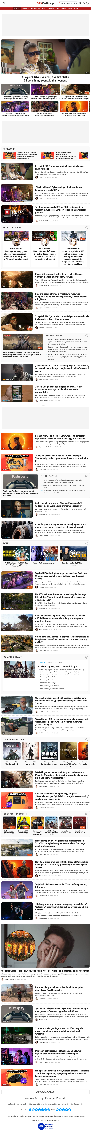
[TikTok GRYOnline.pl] (39, 1109)
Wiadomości (31, 1098)
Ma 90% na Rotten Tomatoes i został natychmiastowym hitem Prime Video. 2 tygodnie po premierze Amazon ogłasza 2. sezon (45, 601)
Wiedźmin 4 (66, 1104)
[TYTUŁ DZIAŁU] (45, 739)
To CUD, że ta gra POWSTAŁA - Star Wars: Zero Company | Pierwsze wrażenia (16, 557)
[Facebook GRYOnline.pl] (30, 1109)
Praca (71, 1116)
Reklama (60, 1116)
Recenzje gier (67, 335)
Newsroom (25, 8)
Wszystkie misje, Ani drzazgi (49, 686)
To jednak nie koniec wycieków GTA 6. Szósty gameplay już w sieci (45, 890)
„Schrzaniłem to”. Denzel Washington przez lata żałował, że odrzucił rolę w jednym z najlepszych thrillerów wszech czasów (45, 372)
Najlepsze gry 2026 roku (36, 1104)
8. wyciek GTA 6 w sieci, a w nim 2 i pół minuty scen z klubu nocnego (45, 60)
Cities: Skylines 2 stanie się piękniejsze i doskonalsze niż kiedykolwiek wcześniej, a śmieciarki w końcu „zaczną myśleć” (45, 643)
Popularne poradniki (45, 814)
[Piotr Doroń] (3, 72)
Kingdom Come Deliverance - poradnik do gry (37, 826)
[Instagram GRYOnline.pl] (33, 1109)
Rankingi (37, 8)
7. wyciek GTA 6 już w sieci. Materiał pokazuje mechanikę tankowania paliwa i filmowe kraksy (75, 92)
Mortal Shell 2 (30, 753)
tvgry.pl (45, 543)
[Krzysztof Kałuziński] (32, 109)
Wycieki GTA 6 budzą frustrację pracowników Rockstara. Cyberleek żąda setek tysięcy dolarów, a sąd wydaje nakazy (15, 108)
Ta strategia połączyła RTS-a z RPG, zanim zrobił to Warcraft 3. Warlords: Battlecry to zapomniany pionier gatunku (45, 214)
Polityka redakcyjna (25, 1116)
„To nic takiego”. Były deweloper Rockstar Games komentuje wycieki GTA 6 (45, 92)
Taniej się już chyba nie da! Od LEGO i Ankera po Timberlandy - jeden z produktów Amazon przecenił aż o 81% (21, 155)
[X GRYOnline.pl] (36, 1109)
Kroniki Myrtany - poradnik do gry (79, 825)
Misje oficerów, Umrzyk (48, 683)
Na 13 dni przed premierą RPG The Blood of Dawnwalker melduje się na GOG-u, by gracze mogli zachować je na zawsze (45, 868)
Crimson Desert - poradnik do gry (65, 825)
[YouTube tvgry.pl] (57, 1109)
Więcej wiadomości (45, 1092)
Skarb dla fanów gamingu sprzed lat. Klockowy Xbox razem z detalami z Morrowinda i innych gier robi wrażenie (45, 1035)
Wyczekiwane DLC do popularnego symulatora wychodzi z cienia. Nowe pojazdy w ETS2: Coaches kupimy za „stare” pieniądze (45, 726)
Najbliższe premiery (77, 1104)
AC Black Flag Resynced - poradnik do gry (45, 676)
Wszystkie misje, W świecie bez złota (52, 689)
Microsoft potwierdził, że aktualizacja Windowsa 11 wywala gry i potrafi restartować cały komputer (45, 1056)
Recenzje (51, 8)
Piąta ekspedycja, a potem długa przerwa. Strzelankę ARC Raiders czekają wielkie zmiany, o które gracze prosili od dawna (45, 622)
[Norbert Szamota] (3, 92)
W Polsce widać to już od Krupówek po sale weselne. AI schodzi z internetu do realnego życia (45, 952)
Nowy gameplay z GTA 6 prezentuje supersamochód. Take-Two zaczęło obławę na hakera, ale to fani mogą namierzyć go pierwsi (45, 847)
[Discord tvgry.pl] (66, 1109)
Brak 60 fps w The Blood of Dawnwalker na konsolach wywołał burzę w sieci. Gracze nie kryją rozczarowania (74, 108)
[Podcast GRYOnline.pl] (42, 1109)
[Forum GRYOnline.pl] (48, 1109)
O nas (8, 1116)
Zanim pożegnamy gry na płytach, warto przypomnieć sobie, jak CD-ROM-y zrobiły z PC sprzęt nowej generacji (16, 248)
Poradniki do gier (45, 657)
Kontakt (76, 1116)
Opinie (57, 8)
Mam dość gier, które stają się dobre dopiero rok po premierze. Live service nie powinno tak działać (44, 248)
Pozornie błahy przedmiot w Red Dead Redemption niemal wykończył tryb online (45, 993)
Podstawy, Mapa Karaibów (49, 680)
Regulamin (14, 1116)
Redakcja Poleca (45, 227)
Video (70, 8)
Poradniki (64, 8)
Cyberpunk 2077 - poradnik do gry (23, 825)
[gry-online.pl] (45, 3)
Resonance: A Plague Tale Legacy (68, 754)
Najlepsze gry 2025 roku (52, 1104)
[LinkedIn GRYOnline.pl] (45, 1109)
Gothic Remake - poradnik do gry (9, 825)
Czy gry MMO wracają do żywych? (44, 555)
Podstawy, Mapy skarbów (48, 677)
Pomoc (82, 1116)
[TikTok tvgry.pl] (60, 1109)
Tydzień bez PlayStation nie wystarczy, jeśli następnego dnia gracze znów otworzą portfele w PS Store (15, 92)
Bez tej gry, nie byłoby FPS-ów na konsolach (73, 556)
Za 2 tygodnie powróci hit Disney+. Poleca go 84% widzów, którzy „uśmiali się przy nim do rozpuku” (45, 508)
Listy (43, 8)
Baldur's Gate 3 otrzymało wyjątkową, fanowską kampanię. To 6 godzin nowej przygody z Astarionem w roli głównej (44, 108)
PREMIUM (17, 8)
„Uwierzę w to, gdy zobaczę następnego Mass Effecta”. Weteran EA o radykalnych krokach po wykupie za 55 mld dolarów (45, 911)
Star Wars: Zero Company (49, 753)
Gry (32, 8)
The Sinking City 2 (12, 753)
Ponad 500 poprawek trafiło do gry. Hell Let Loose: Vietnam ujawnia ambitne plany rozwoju (45, 279)
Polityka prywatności (38, 1116)
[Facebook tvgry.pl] (69, 1109)
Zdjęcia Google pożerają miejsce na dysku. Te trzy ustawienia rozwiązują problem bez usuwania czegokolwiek (45, 393)
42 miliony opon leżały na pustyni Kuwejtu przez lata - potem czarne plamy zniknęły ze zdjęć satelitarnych (45, 529)
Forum (75, 8)
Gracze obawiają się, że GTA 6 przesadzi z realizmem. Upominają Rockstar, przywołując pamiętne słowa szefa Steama (45, 704)
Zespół (66, 1116)
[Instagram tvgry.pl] (63, 1109)
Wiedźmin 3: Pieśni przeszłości (17, 1104)
